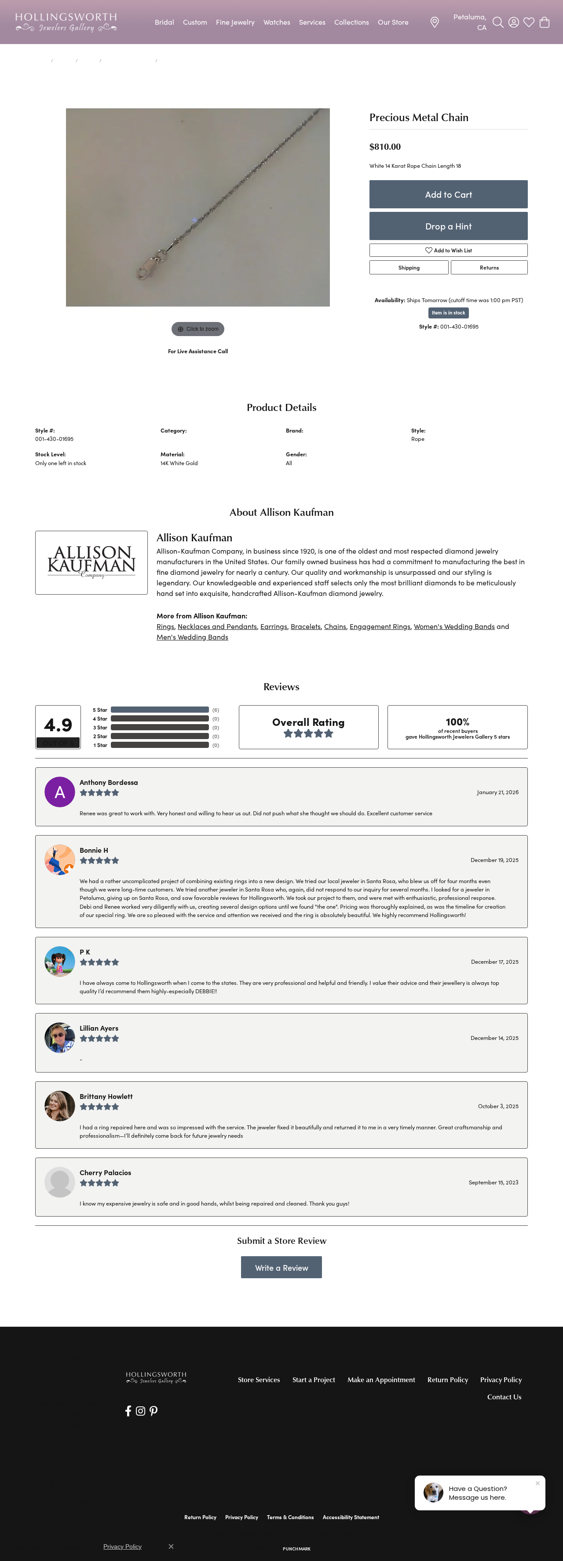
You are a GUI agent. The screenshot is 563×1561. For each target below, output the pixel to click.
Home (41, 60)
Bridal (164, 21)
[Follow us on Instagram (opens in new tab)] (140, 1411)
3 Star (100, 727)
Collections (351, 21)
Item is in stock (448, 312)
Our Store (393, 21)
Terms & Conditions (290, 1516)
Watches (276, 21)
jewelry (64, 60)
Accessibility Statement (351, 1516)
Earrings (273, 626)
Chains (88, 60)
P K (85, 951)
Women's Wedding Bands (454, 626)
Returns (489, 267)
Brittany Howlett (106, 1096)
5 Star (100, 709)
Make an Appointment (381, 1379)
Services (312, 21)
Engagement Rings (380, 626)
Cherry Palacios (105, 1172)
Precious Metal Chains (128, 60)
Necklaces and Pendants (217, 626)
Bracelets (306, 626)
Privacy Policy (501, 1379)
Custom (195, 21)
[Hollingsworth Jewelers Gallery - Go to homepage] (156, 1377)
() (215, 709)
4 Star (100, 718)
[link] (457, 22)
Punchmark (297, 1549)
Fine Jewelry (235, 21)
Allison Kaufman (306, 438)
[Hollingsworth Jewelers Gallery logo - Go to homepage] (66, 22)
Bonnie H (94, 849)
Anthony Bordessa (109, 782)
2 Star (100, 736)
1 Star (100, 744)
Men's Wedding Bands (192, 636)
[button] (498, 22)
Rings (165, 626)
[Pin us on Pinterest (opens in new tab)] (153, 1411)
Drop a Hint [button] (448, 226)
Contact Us (504, 1397)
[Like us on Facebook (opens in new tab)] (128, 1411)
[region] (198, 207)
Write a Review (281, 1267)
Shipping (409, 267)
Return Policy (448, 1379)
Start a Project (313, 1379)
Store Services (259, 1379)
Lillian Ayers (99, 1027)
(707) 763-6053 (198, 360)
